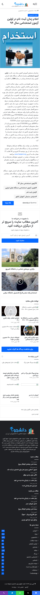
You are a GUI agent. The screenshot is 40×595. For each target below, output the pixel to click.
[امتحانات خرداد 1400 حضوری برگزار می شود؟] (10, 331)
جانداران (35, 547)
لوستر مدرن (35, 414)
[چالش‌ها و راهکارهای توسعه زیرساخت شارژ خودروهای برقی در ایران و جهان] (10, 366)
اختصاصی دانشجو (32, 557)
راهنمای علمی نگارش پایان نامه (29, 410)
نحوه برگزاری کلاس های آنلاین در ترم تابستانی (31, 338)
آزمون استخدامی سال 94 (27, 183)
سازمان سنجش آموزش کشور (26, 197)
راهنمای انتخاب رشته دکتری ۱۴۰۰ (11, 319)
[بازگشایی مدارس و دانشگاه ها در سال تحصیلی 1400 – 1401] (29, 311)
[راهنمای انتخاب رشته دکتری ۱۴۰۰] (10, 311)
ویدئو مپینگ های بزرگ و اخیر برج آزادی (29, 374)
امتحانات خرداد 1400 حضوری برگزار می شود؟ (11, 338)
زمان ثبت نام (31, 192)
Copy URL (8, 203)
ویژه (36, 534)
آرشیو (26, 587)
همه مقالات (33, 541)
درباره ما (14, 587)
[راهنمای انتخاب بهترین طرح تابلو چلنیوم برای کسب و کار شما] (10, 388)
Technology (33, 573)
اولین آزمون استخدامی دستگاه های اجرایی (20, 188)
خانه (35, 11)
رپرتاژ (35, 554)
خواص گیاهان (33, 544)
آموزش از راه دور (33, 395)
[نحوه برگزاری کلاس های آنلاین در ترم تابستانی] (29, 331)
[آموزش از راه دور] (29, 388)
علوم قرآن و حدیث (31, 567)
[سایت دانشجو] (20, 4)
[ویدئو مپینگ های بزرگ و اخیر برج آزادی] (29, 366)
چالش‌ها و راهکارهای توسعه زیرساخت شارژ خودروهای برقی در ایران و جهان (11, 375)
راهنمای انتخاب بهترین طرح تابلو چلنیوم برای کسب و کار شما (11, 397)
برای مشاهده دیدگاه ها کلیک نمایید (20, 349)
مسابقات (34, 570)
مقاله (35, 550)
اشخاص (35, 560)
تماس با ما (20, 587)
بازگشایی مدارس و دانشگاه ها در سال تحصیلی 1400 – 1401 (29, 319)
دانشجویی (30, 11)
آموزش (35, 531)
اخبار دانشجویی (22, 11)
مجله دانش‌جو (33, 564)
